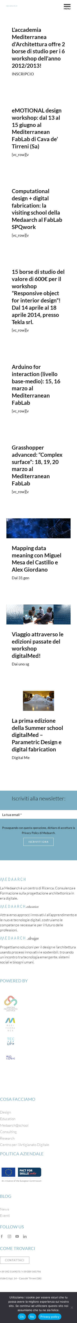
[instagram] (9, 1236)
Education (7, 1118)
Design (5, 1112)
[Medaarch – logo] (13, 879)
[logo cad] (10, 995)
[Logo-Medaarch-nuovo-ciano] (11, 7)
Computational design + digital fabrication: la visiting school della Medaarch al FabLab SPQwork (37, 209)
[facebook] (1, 1236)
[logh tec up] (10, 1037)
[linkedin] (25, 1236)
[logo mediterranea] (10, 1016)
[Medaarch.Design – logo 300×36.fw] (19, 938)
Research (7, 1138)
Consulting (8, 1131)
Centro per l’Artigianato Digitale (24, 1144)
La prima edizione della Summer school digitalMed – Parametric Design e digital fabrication (37, 735)
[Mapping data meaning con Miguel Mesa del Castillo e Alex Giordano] (38, 528)
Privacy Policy (30, 833)
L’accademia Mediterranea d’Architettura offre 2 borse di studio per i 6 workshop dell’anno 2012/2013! (38, 47)
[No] (72, 1307)
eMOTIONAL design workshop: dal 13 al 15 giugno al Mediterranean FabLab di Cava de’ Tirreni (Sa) (37, 128)
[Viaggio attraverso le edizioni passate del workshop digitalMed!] (38, 614)
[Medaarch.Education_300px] (19, 906)
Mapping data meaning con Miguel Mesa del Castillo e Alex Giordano (36, 559)
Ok (22, 1316)
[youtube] (17, 1236)
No (32, 1316)
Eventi (5, 1215)
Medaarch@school (14, 1125)
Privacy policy (49, 1316)
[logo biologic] (10, 1053)
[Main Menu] (67, 7)
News (4, 1209)
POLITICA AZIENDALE (22, 1153)
